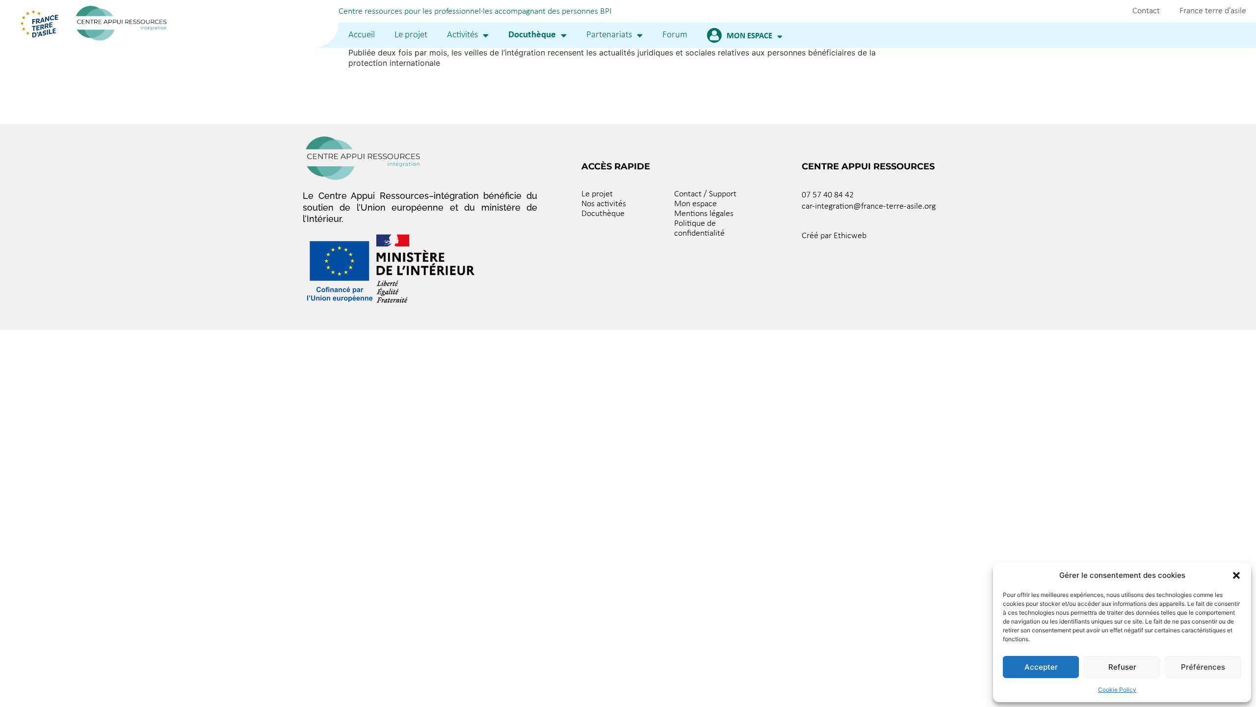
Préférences (1203, 667)
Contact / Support (705, 194)
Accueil (361, 35)
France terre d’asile (1212, 11)
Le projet (410, 35)
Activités (462, 35)
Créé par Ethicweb (834, 236)
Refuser (1122, 667)
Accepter (1041, 667)
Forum (674, 35)
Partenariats (609, 35)
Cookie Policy (1117, 689)
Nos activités (603, 204)
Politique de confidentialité (699, 228)
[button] (1236, 575)
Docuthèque (532, 35)
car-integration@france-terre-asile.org (869, 206)
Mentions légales (703, 213)
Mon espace (749, 36)
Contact (1146, 11)
